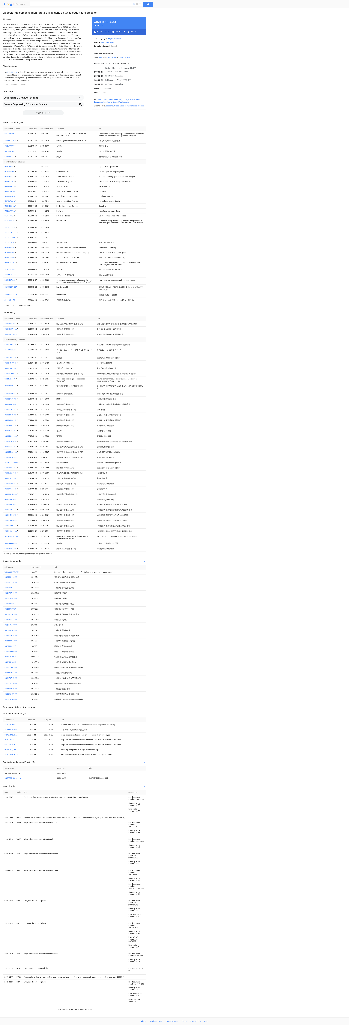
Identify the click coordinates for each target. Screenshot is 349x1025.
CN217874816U (10, 593)
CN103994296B (10, 420)
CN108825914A (10, 494)
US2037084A (9, 201)
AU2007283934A (11, 754)
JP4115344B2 (10, 300)
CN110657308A (10, 329)
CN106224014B (10, 473)
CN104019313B (10, 415)
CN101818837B (10, 363)
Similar (133, 32)
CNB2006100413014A (13, 778)
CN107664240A (10, 468)
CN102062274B (10, 368)
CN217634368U (10, 598)
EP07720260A (9, 745)
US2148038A (9, 206)
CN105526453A (10, 447)
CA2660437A (9, 740)
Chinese (117, 38)
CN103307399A (10, 410)
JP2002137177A (11, 295)
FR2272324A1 (10, 221)
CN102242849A (10, 324)
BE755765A (9, 216)
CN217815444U (10, 699)
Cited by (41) (119, 99)
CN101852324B (10, 358)
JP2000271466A (11, 287)
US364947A (9, 167)
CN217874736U (10, 678)
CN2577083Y (9, 146)
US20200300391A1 (11, 499)
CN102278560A (10, 386)
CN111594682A (10, 520)
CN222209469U (10, 667)
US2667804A (9, 211)
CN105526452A (10, 457)
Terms (184, 1021)
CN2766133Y (9, 157)
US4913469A (9, 258)
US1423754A (9, 181)
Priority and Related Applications (116, 102)
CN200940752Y (10, 609)
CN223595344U (10, 673)
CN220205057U (10, 689)
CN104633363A (10, 431)
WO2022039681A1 (11, 536)
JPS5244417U (10, 228)
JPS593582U (9, 242)
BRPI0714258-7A (10, 735)
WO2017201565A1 (11, 463)
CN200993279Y (10, 646)
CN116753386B (10, 549)
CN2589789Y (9, 151)
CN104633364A (10, 436)
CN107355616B (10, 489)
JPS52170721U (10, 233)
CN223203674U (10, 635)
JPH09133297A (10, 141)
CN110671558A (10, 334)
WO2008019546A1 (11, 572)
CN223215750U (10, 694)
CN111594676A (10, 510)
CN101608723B (10, 344)
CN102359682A (10, 394)
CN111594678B (10, 515)
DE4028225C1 (10, 262)
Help (206, 1021)
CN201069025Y (10, 657)
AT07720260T (9, 725)
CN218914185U (10, 630)
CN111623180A (10, 531)
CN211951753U (10, 625)
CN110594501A (10, 504)
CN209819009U (10, 577)
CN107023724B (10, 478)
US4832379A (9, 248)
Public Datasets (172, 1021)
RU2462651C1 (10, 379)
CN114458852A (10, 543)
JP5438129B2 (10, 350)
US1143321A (9, 177)
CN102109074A (10, 374)
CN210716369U (10, 614)
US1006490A (9, 172)
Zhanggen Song (107, 42)
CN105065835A (10, 604)
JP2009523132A (10, 730)
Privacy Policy (195, 1021)
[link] (43, 76)
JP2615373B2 (10, 269)
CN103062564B (10, 404)
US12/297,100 (10, 750)
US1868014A (9, 186)
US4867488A (9, 253)
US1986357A (9, 196)
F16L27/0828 (12, 72)
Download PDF (103, 32)
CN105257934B (10, 441)
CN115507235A (10, 588)
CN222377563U (10, 683)
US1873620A (9, 191)
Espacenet (109, 106)
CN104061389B (10, 425)
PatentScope (132, 106)
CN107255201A (10, 484)
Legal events (130, 99)
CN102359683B (10, 399)
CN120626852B (10, 662)
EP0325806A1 (10, 134)
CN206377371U (10, 620)
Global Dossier (120, 106)
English (111, 38)
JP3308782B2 (10, 275)
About (143, 1021)
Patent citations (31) (105, 99)
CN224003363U (10, 641)
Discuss (141, 106)
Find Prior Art (119, 32)
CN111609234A (10, 526)
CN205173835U (10, 582)
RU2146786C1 (10, 280)
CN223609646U (10, 651)
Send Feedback (156, 1021)
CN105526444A (10, 452)
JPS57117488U (10, 237)
